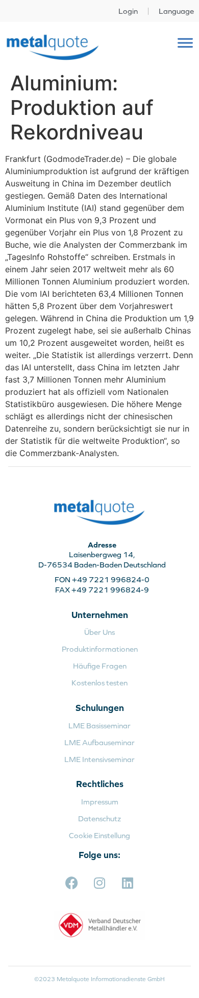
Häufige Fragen (100, 665)
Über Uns (99, 632)
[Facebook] (71, 883)
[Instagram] (99, 883)
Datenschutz (99, 818)
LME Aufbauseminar (99, 742)
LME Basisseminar (99, 725)
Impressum (99, 801)
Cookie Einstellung (99, 835)
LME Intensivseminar (99, 759)
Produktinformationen (100, 649)
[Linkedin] (127, 883)
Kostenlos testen (99, 682)
